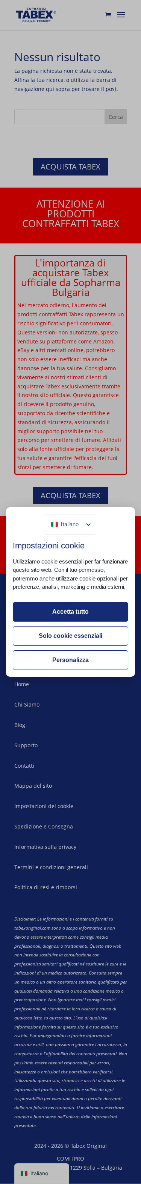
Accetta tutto (70, 611)
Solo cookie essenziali (70, 636)
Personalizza (70, 660)
